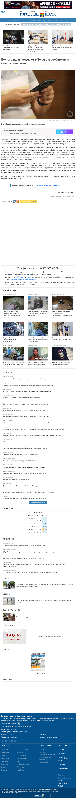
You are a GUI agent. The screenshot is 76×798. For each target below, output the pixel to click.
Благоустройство (29, 20)
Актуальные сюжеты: (12, 24)
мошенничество (58, 196)
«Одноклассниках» (29, 279)
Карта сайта (62, 783)
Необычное (21, 770)
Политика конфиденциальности (47, 789)
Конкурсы (62, 764)
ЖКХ (57, 20)
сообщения (70, 196)
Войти (62, 786)
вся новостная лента (38, 503)
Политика (4, 749)
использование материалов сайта (11, 792)
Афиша (6, 594)
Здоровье (41, 20)
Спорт (50, 20)
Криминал (20, 752)
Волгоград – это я (12, 610)
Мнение (61, 753)
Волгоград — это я (64, 759)
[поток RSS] (15, 740)
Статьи (6, 578)
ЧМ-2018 (42, 749)
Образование (22, 755)
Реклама (61, 775)
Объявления (64, 768)
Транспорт (21, 767)
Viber (29, 277)
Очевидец (4, 770)
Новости (7, 372)
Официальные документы (48, 738)
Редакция (42, 735)
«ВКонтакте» (15, 279)
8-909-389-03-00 (49, 268)
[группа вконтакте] (5, 740)
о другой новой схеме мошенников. (47, 185)
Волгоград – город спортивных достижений (45, 759)
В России (7, 679)
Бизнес (3, 755)
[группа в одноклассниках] (9, 740)
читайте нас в (28, 201)
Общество (5, 758)
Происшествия (14, 20)
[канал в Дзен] (12, 741)
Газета (6, 649)
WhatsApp (21, 277)
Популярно (8, 539)
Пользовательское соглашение (29, 789)
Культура (64, 20)
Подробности (64, 745)
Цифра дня (8, 625)
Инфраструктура (23, 764)
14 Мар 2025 (4, 66)
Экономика (5, 752)
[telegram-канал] (2, 741)
